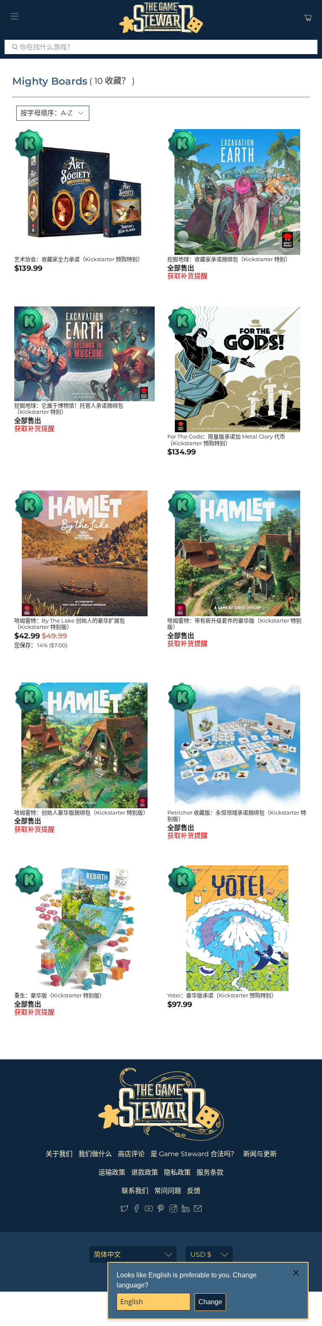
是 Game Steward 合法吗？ (194, 1154)
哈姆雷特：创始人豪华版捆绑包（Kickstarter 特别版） (81, 812)
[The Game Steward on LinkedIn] (186, 1210)
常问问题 (167, 1191)
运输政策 (112, 1172)
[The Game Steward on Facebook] (136, 1210)
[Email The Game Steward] (198, 1210)
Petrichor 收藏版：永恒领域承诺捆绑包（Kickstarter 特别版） (236, 816)
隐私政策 (177, 1172)
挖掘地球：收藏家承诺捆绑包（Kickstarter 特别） (229, 259)
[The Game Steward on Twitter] (124, 1210)
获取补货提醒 (187, 276)
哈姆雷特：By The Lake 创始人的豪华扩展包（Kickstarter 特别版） (69, 624)
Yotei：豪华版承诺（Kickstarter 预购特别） (222, 995)
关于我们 (59, 1154)
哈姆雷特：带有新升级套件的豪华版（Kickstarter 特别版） (234, 624)
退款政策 (144, 1172)
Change (210, 1301)
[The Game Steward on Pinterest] (161, 1210)
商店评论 (131, 1154)
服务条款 (210, 1172)
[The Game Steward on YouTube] (149, 1210)
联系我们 (135, 1191)
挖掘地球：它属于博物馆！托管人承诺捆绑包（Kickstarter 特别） (68, 408)
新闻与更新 (260, 1154)
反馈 (193, 1191)
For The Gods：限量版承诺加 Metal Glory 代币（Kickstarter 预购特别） (226, 439)
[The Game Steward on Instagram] (173, 1210)
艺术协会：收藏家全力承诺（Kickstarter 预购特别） (78, 259)
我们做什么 (95, 1154)
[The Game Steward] (161, 17)
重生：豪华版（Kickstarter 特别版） (59, 995)
